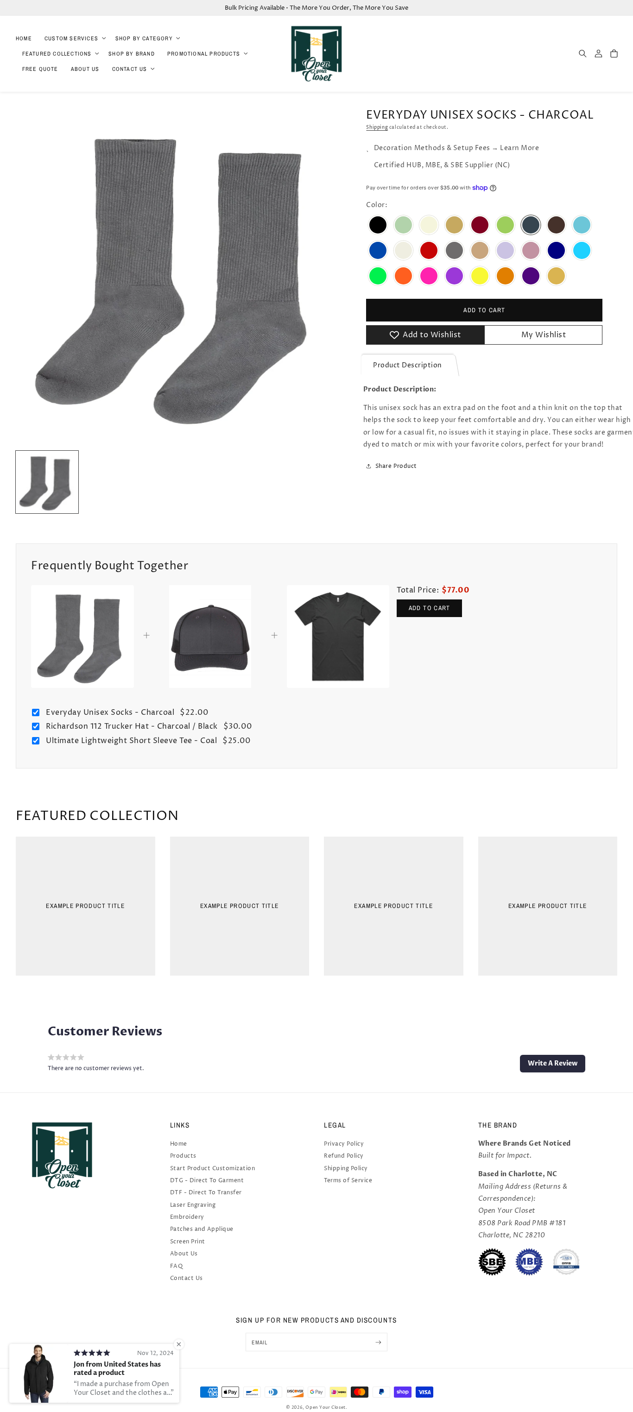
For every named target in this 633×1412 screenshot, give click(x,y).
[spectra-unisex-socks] (556, 277)
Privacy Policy (344, 1144)
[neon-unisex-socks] (480, 277)
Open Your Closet (325, 1407)
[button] (73, 38)
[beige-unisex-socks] (429, 226)
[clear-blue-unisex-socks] (582, 226)
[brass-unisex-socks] (454, 226)
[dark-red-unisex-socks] (429, 251)
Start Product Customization (212, 1168)
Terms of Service (348, 1181)
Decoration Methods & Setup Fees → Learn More (456, 148)
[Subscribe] (378, 1342)
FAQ (176, 1266)
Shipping (377, 127)
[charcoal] (531, 226)
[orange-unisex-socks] (403, 226)
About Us (184, 1254)
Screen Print (187, 1242)
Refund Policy (344, 1156)
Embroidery (187, 1217)
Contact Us (186, 1278)
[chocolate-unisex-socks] (556, 226)
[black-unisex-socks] (378, 226)
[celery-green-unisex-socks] (505, 226)
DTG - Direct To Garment (207, 1181)
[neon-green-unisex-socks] (378, 277)
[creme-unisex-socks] (403, 251)
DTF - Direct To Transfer (206, 1193)
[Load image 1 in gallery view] (47, 482)
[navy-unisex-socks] (556, 251)
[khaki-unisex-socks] (480, 251)
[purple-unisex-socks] (531, 277)
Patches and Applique (202, 1229)
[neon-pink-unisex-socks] (429, 277)
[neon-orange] (403, 277)
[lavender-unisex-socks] (505, 251)
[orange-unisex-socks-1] (505, 277)
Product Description (407, 365)
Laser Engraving (193, 1205)
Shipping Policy (346, 1168)
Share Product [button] (396, 466)
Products (183, 1156)
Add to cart (429, 608)
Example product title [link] (85, 906)
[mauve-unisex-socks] (531, 251)
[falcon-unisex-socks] (454, 251)
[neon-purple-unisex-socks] (454, 277)
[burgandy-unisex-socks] (480, 226)
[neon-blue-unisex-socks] (582, 251)
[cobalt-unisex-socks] (378, 251)
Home (178, 1144)
